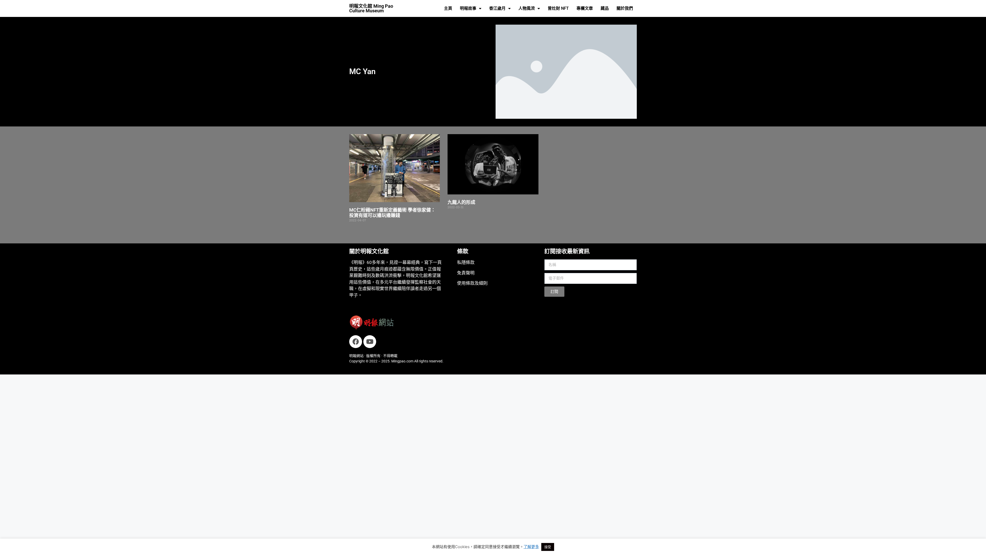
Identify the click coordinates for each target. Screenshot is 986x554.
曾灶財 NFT (558, 8)
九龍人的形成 (461, 202)
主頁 (448, 8)
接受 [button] (547, 547)
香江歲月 (497, 8)
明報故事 (468, 8)
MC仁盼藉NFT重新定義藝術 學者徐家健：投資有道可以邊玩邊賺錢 (392, 212)
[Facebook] (355, 341)
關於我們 (625, 8)
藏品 (605, 8)
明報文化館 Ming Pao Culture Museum (371, 8)
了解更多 (531, 546)
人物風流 (526, 8)
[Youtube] (369, 341)
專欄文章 (584, 8)
